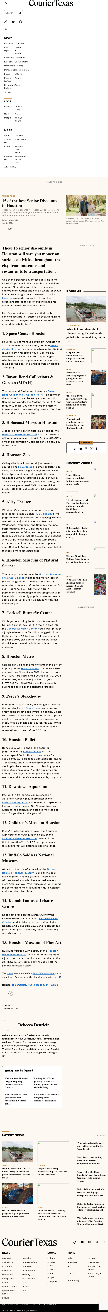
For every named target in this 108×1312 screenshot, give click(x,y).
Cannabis (19, 44)
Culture (8, 107)
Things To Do (8, 196)
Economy (9, 58)
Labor (7, 74)
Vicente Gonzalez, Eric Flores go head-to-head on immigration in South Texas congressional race (77, 506)
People (7, 118)
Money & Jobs (9, 1287)
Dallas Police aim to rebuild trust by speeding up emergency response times (90, 1192)
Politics (18, 78)
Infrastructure (22, 70)
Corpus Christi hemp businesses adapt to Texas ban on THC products (75, 357)
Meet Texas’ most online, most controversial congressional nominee (89, 1160)
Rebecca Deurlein (10, 220)
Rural (17, 85)
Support (25, 1305)
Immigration (10, 70)
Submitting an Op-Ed (20, 160)
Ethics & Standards (10, 1305)
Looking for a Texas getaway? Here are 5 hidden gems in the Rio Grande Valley (45, 1083)
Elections (8, 62)
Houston (7, 298)
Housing (19, 66)
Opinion (19, 136)
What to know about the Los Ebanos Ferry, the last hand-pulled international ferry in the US (85, 335)
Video (7, 136)
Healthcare (9, 66)
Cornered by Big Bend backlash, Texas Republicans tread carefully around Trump (91, 1176)
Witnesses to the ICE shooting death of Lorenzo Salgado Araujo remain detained (76, 585)
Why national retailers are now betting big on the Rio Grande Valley (75, 423)
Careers (36, 1305)
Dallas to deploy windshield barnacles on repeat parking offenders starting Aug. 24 (91, 1206)
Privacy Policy (50, 1305)
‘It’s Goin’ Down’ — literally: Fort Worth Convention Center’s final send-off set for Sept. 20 (76, 401)
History (7, 114)
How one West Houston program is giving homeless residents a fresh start (16, 1083)
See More (101, 1135)
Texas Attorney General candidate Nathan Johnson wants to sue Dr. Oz (77, 479)
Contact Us (72, 1273)
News (18, 114)
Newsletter (20, 140)
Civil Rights (7, 1262)
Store (7, 147)
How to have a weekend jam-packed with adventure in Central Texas (16, 1099)
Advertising (10, 167)
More (71, 1253)
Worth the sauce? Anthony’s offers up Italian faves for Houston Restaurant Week (91, 1221)
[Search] (20, 13)
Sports (7, 92)
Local (51, 1253)
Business (8, 44)
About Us (72, 1262)
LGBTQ (18, 74)
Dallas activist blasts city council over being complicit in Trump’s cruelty (77, 532)
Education (20, 58)
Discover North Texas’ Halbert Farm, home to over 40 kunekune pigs (77, 559)
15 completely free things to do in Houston (35, 984)
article (10, 973)
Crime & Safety (29, 1262)
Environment (21, 62)
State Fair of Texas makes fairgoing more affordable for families (46, 1097)
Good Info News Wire (44, 973)
